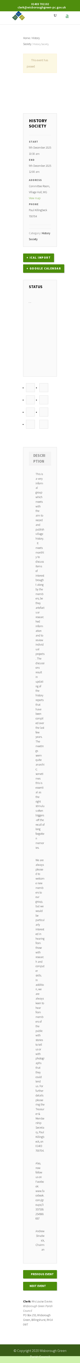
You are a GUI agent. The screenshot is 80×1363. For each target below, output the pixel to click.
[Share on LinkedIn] (30, 400)
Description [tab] (39, 458)
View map (35, 198)
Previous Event (42, 1274)
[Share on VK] (44, 412)
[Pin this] (30, 412)
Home (26, 38)
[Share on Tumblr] (44, 400)
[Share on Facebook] (30, 388)
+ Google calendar (43, 268)
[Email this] (30, 424)
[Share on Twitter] (44, 388)
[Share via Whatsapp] (44, 424)
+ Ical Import (38, 257)
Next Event (38, 1286)
